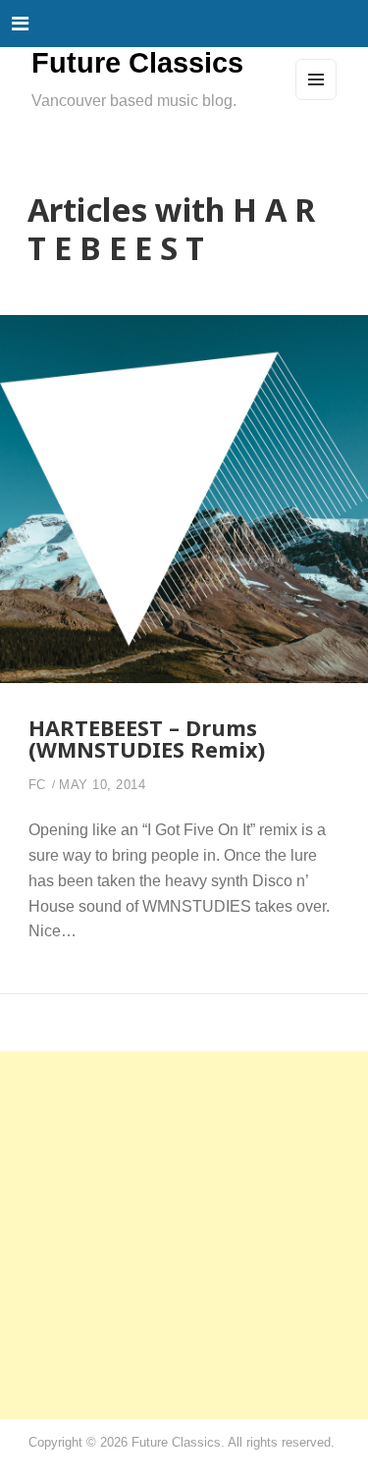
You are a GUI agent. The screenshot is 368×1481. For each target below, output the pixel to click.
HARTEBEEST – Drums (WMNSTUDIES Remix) (146, 739)
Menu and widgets (316, 99)
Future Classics (137, 63)
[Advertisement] (184, 1235)
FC (37, 785)
